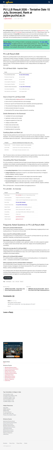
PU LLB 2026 (18, 32)
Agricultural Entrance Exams (10, 367)
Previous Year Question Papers (9, 415)
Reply (10, 306)
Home (4, 5)
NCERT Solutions (6, 409)
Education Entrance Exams (10, 371)
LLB (13, 281)
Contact (25, 443)
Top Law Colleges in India (8, 400)
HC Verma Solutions (7, 412)
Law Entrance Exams (20, 216)
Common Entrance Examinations (11, 369)
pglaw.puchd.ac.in (42, 30)
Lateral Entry (7, 380)
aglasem (9, 2)
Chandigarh (8, 281)
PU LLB (17, 281)
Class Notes (5, 407)
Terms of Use (11, 443)
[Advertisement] (27, 26)
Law (7, 5)
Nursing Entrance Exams (10, 377)
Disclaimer (5, 443)
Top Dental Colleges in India (9, 398)
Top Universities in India (8, 394)
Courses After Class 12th (8, 413)
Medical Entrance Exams (10, 376)
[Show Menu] (3, 2)
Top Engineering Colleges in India (10, 395)
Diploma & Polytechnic (9, 379)
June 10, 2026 (16, 18)
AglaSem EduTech (8, 18)
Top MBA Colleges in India (8, 401)
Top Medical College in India (9, 397)
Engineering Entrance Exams (11, 373)
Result (21, 281)
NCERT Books (6, 410)
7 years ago (14, 300)
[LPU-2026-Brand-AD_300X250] (13, 350)
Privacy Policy (19, 443)
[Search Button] (49, 2)
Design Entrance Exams (10, 370)
